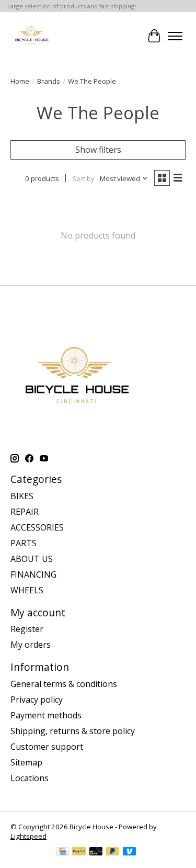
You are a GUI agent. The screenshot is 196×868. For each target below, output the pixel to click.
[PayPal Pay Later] (113, 852)
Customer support (46, 746)
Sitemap (26, 762)
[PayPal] (79, 852)
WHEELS (26, 590)
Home (19, 81)
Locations (29, 778)
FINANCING (33, 574)
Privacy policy (36, 699)
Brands (48, 81)
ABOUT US (31, 559)
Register (26, 629)
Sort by (83, 178)
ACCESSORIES (37, 527)
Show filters (98, 149)
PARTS (23, 543)
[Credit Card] (62, 852)
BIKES (21, 496)
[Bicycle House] (31, 36)
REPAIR (24, 511)
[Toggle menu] (175, 36)
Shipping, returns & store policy (72, 731)
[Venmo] (129, 852)
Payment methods (46, 715)
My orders (30, 644)
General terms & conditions (63, 684)
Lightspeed (28, 836)
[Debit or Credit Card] (96, 852)
